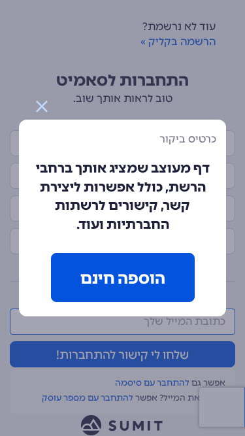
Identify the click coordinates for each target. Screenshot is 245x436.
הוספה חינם (122, 278)
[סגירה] (42, 106)
